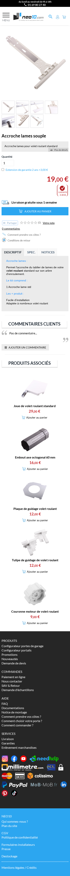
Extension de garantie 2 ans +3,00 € (27, 169)
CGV (5, 833)
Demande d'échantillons (18, 690)
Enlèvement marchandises (19, 747)
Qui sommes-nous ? (15, 821)
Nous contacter (12, 681)
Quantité (7, 156)
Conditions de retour (18, 240)
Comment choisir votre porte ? (22, 721)
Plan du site (9, 826)
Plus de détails (61, 150)
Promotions (10, 654)
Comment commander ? (17, 725)
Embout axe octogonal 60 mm (35, 457)
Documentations (13, 708)
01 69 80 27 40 (37, 4)
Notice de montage (14, 712)
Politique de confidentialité (20, 837)
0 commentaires (11, 228)
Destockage (9, 856)
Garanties (8, 743)
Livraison (8, 739)
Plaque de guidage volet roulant (35, 508)
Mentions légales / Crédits (19, 867)
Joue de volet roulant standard (35, 406)
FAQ (5, 703)
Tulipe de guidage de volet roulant (35, 560)
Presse (6, 849)
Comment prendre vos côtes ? (24, 234)
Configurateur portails (17, 650)
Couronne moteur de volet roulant (35, 611)
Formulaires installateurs (18, 844)
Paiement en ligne (13, 677)
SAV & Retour (11, 685)
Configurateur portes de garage (22, 646)
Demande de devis (14, 663)
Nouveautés (10, 659)
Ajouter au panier (37, 211)
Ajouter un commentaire (25, 347)
